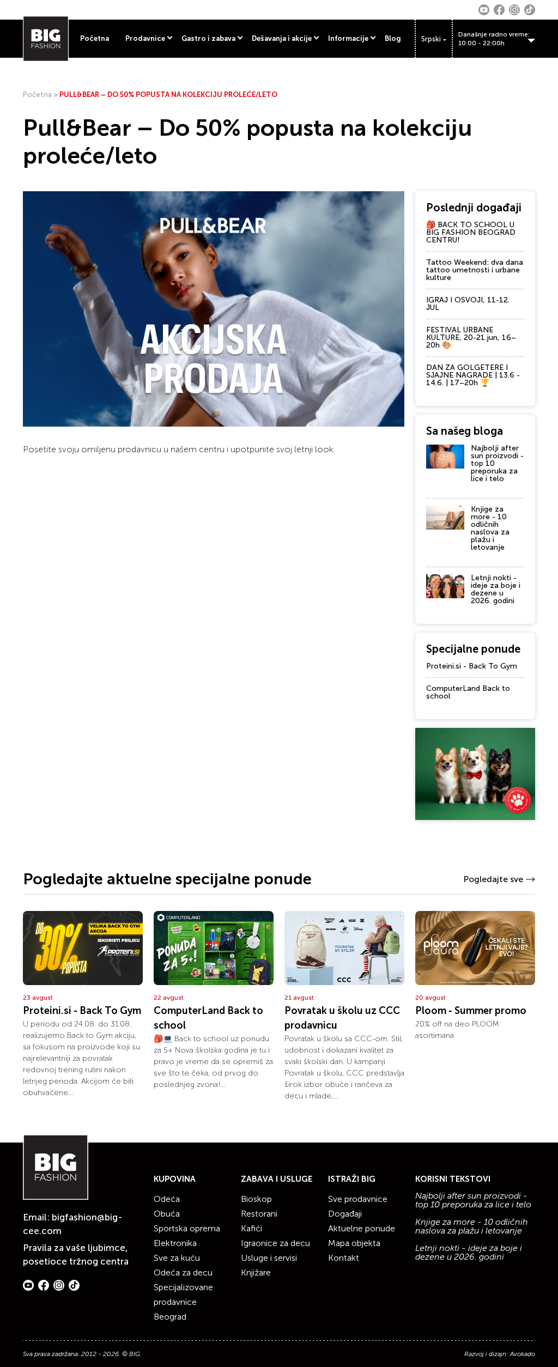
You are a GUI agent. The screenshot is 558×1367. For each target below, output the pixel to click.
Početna (94, 38)
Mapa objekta (354, 1243)
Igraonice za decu (275, 1243)
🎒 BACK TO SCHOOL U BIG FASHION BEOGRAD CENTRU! (470, 232)
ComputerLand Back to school (468, 692)
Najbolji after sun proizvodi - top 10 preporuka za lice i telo (473, 1200)
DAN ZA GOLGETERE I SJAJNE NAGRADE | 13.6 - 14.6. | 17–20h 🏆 (473, 375)
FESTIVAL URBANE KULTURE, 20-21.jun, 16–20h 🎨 (471, 337)
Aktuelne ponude (361, 1228)
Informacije (348, 38)
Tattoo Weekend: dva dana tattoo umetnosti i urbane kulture (474, 270)
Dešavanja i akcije (282, 38)
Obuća (167, 1213)
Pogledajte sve (493, 879)
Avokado (522, 1354)
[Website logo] (46, 39)
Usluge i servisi (269, 1258)
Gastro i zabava (208, 38)
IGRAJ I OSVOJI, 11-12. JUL (468, 303)
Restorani (259, 1213)
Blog (393, 38)
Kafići (251, 1228)
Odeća (167, 1199)
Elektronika (175, 1243)
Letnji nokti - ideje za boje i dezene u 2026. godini (495, 589)
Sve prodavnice (357, 1199)
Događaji (345, 1213)
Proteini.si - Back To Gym (471, 666)
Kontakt (343, 1258)
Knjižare (256, 1272)
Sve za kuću (177, 1258)
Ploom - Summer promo (470, 1011)
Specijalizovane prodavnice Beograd (183, 1302)
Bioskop (256, 1199)
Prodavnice (145, 38)
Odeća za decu (183, 1272)
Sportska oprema (187, 1228)
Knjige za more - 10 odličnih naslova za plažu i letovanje (490, 528)
